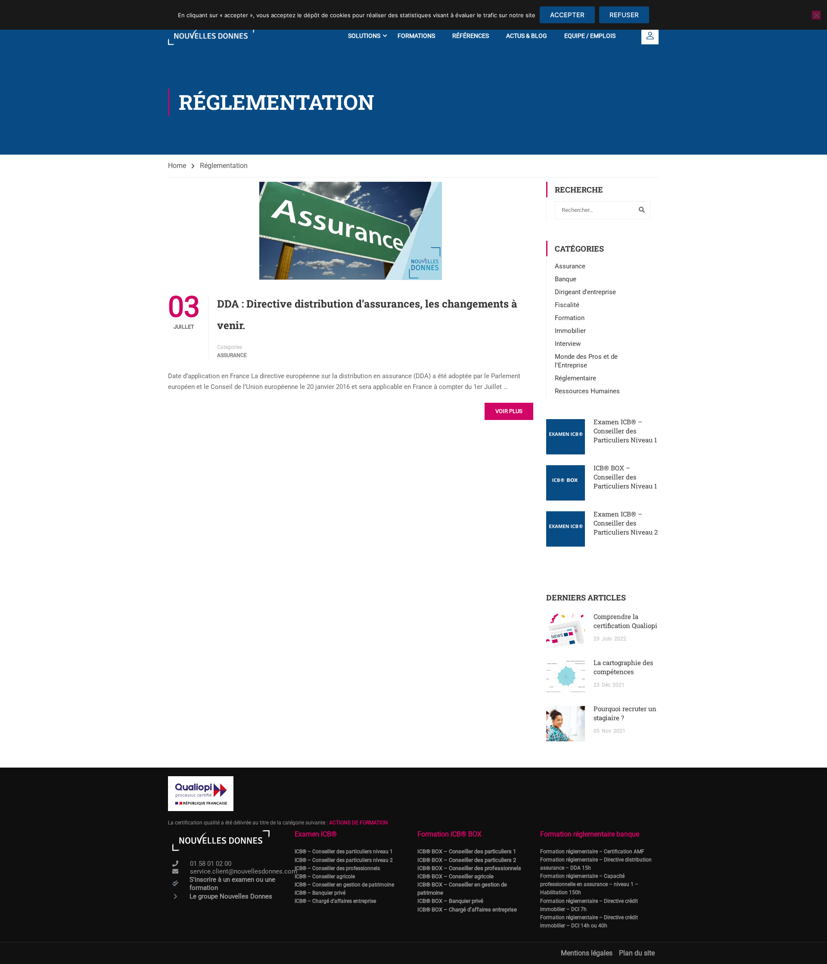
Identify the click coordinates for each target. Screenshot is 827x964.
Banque (565, 279)
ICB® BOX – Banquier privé (450, 901)
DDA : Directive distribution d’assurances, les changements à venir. (367, 314)
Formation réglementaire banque (589, 834)
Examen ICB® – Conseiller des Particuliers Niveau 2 (626, 523)
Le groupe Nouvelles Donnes (231, 896)
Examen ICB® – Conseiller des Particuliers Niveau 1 (625, 430)
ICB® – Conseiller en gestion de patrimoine (344, 885)
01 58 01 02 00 (210, 864)
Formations (416, 35)
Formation (569, 318)
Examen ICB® (316, 834)
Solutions (364, 35)
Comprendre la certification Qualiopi (625, 621)
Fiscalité (567, 305)
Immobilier (570, 331)
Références (470, 35)
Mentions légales (586, 953)
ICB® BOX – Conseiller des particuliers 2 (466, 860)
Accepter (567, 15)
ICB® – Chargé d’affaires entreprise (335, 901)
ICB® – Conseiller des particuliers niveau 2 (344, 860)
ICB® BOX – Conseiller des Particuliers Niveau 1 (625, 476)
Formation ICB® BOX (449, 834)
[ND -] (211, 36)
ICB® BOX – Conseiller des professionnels (469, 868)
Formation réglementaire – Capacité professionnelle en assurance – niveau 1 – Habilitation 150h (589, 884)
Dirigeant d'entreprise (585, 292)
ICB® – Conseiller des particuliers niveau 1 (344, 852)
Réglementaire (575, 378)
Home (177, 166)
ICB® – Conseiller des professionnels (337, 868)
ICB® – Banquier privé (320, 893)
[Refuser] (816, 15)
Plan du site (637, 953)
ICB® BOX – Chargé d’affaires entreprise (467, 909)
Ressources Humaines (587, 391)
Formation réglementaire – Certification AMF (592, 852)
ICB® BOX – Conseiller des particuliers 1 (466, 851)
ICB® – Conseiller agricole (325, 877)
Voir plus (508, 411)
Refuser (624, 15)
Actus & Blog (526, 35)
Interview (568, 344)
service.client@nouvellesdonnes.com (243, 871)
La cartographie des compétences (623, 667)
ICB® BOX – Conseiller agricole (455, 876)
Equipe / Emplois (590, 35)
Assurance (232, 355)
